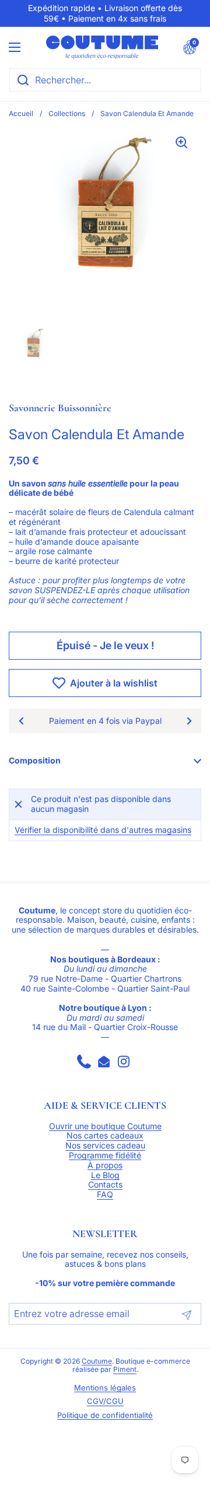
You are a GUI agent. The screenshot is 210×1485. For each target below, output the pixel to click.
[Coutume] (102, 47)
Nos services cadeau (105, 1145)
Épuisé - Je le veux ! (105, 645)
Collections (66, 113)
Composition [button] (35, 760)
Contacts (105, 1184)
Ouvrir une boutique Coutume (105, 1126)
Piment (124, 1369)
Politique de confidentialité (105, 1415)
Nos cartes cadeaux (105, 1135)
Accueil (21, 113)
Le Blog (105, 1175)
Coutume (97, 1361)
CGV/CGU (105, 1401)
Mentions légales (105, 1388)
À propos (105, 1165)
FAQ (105, 1194)
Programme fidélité (105, 1155)
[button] (189, 47)
